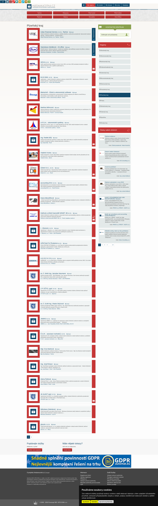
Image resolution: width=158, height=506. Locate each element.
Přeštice (48, 263)
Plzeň (46, 142)
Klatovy (66, 17)
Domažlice (92, 17)
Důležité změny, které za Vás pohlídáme (116, 231)
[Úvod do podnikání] (102, 168)
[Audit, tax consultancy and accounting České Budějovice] (102, 215)
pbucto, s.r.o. (48, 424)
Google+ (48, 472)
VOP (81, 484)
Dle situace (109, 5)
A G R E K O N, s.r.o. (51, 258)
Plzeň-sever (91, 13)
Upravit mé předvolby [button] (106, 501)
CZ (3, 1)
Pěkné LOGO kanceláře (114, 480)
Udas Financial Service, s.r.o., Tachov (57, 32)
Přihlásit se (83, 479)
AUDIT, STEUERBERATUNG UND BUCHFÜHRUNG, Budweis (115, 198)
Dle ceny (117, 5)
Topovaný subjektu (93, 34)
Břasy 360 (52, 339)
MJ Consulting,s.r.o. (125, 160)
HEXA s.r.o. (48, 62)
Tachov (39, 13)
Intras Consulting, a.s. (124, 240)
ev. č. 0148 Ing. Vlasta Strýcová (55, 304)
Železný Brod (52, 52)
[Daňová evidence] (102, 138)
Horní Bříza (118, 17)
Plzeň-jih (39, 17)
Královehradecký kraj (106, 67)
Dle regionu (90, 5)
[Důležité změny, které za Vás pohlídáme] (102, 232)
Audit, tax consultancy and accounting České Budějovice (116, 214)
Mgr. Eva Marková (50, 349)
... (109, 244)
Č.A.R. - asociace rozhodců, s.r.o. (56, 334)
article (94, 217)
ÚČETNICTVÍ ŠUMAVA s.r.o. (54, 243)
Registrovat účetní (85, 475)
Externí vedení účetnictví (112, 151)
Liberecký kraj (104, 72)
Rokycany (65, 13)
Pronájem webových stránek (115, 477)
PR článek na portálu (113, 479)
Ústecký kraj (104, 112)
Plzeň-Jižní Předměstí (50, 82)
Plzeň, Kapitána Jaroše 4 (58, 218)
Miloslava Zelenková (51, 409)
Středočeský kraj (105, 106)
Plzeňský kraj (104, 95)
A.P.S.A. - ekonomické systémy (55, 122)
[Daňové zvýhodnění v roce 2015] (102, 184)
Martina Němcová (50, 107)
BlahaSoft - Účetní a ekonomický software (59, 92)
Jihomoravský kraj (105, 56)
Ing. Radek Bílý (49, 138)
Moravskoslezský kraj (106, 78)
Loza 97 (48, 414)
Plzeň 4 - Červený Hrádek (52, 112)
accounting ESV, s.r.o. (51, 183)
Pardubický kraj (105, 89)
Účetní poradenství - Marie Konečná (121, 145)
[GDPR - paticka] (79, 461)
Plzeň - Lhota (48, 384)
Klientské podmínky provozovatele (90, 482)
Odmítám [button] (94, 501)
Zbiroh (46, 158)
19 (112, 244)
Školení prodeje (111, 484)
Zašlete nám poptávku (34, 450)
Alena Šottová (48, 379)
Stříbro (50, 308)
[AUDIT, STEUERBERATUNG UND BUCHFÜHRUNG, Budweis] (102, 199)
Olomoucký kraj (105, 84)
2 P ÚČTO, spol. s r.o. (51, 288)
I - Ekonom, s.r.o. (50, 228)
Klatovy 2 (48, 203)
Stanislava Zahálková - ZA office (55, 47)
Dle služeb (100, 5)
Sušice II (50, 248)
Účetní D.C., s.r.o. (50, 168)
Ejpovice (48, 293)
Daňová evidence (110, 136)
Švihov (53, 97)
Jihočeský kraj (104, 50)
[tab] (114, 35)
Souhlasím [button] (86, 501)
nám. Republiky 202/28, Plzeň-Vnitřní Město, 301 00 (57, 324)
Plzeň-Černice (50, 188)
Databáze (125, 5)
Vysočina (103, 117)
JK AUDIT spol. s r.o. (51, 394)
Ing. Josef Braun (49, 364)
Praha (102, 100)
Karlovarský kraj (105, 61)
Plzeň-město (118, 13)
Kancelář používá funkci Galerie (94, 68)
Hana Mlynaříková (50, 198)
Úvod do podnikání (110, 167)
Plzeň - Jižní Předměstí (51, 233)
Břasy (46, 429)
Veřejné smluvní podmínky (88, 480)
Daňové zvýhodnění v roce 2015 (114, 182)
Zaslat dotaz (67, 450)
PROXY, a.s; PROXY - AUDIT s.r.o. (121, 208)
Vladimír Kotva (49, 153)
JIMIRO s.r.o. (48, 319)
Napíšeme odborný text (114, 482)
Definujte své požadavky (109, 34)
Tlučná (47, 354)
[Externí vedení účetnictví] (102, 153)
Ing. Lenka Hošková (125, 176)
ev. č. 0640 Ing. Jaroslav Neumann (56, 273)
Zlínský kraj (103, 123)
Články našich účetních (108, 130)
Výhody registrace (85, 477)
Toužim (50, 127)
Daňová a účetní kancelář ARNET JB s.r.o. (59, 213)
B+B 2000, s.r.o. (49, 77)
